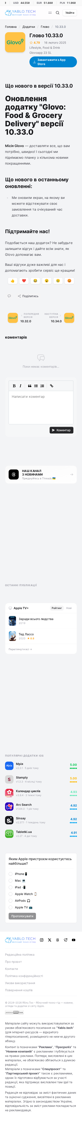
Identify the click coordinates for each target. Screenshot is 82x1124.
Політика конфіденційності (24, 976)
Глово (45, 26)
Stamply (22, 777)
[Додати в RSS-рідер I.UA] (14, 1012)
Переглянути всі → (20, 649)
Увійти (69, 12)
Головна (11, 26)
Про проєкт (13, 961)
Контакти (11, 969)
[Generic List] (36, 386)
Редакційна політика (19, 954)
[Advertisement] (36, 537)
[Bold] (14, 386)
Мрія (19, 764)
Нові (69, 608)
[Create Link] (51, 386)
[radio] (10, 874)
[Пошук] (57, 12)
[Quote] (29, 386)
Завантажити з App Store (51, 62)
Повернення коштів (19, 990)
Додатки (28, 26)
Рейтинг (57, 608)
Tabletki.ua (24, 832)
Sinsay (21, 818)
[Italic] (20, 386)
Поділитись (30, 296)
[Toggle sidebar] (50, 13)
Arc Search (24, 804)
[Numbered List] (42, 386)
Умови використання (20, 983)
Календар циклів (28, 791)
